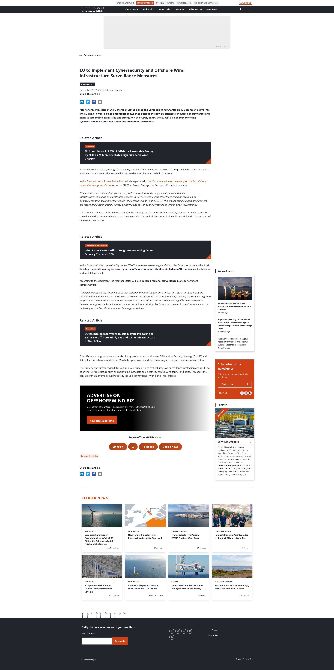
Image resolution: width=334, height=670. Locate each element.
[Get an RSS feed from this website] (171, 637)
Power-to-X (179, 9)
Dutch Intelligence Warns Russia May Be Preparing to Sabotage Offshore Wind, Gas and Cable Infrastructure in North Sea (120, 337)
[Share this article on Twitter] (88, 102)
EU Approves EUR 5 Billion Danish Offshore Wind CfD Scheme (98, 588)
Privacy (215, 630)
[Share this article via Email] (100, 102)
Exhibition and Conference (206, 3)
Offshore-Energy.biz (125, 3)
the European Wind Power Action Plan (103, 181)
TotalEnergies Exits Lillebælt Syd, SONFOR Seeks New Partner (232, 587)
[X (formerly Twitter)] (246, 393)
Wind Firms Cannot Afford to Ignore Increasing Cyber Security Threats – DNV (119, 252)
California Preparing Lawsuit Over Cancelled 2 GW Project (143, 587)
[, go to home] (93, 9)
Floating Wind (148, 9)
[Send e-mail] (189, 631)
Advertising (245, 3)
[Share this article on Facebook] (94, 102)
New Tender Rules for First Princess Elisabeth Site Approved (145, 536)
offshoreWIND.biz (145, 3)
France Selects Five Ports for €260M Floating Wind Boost (185, 536)
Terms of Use (213, 635)
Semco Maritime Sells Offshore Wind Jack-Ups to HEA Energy (187, 587)
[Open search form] (240, 9)
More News (211, 9)
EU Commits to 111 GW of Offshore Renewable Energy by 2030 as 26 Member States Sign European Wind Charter (119, 155)
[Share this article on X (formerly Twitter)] (88, 474)
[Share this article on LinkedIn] (82, 102)
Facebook (148, 446)
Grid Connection (195, 9)
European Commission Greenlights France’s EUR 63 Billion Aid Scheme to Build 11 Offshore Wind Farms (100, 539)
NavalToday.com (184, 3)
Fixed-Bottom (131, 9)
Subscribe (227, 384)
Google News (170, 446)
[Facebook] (242, 393)
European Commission (89, 456)
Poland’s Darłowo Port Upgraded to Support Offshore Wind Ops (231, 536)
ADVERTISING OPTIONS (102, 421)
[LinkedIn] (250, 393)
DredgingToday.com (165, 3)
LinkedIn (118, 446)
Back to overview (92, 55)
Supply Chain (164, 9)
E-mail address (89, 633)
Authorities (87, 84)
